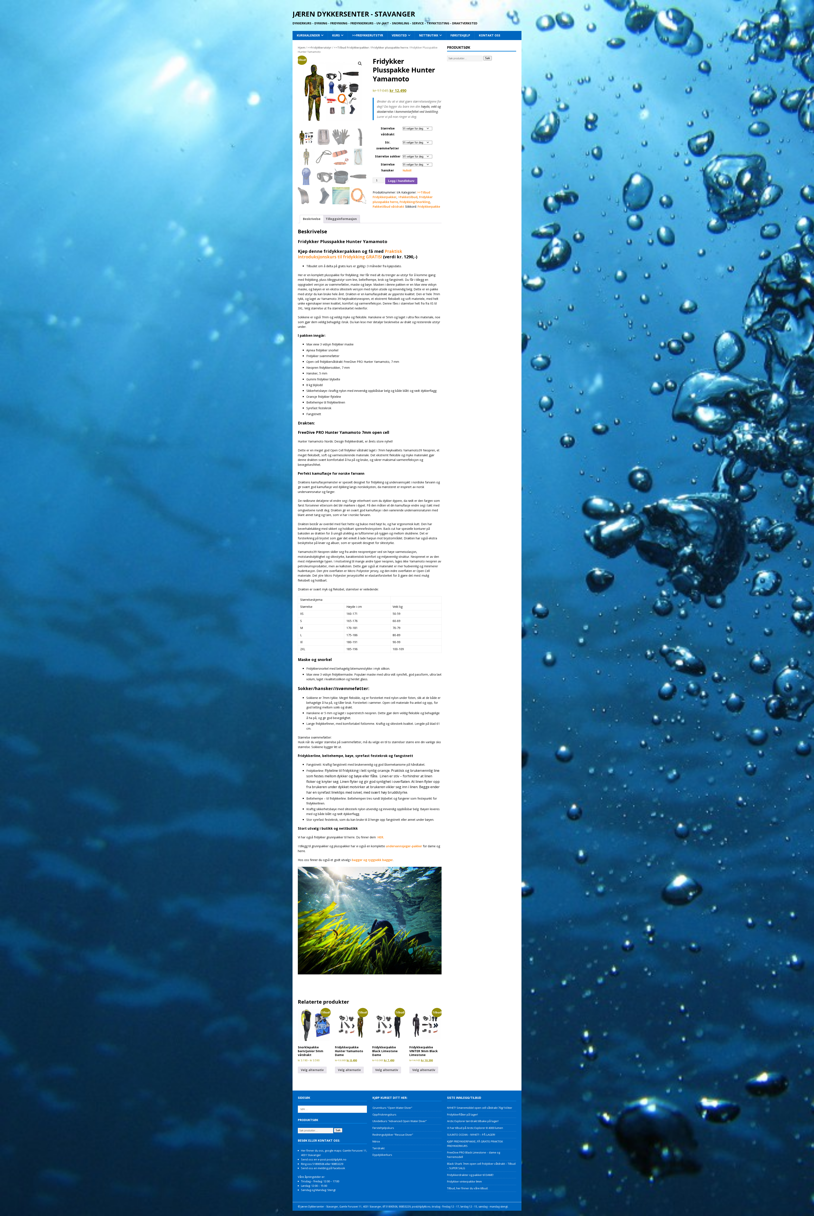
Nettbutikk (428, 35)
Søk (487, 58)
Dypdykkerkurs (382, 1155)
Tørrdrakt (378, 1148)
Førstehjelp (460, 35)
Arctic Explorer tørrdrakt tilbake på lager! (473, 1121)
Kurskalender (308, 35)
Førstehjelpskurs (383, 1128)
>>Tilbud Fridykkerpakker (351, 47)
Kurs (336, 35)
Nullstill (407, 170)
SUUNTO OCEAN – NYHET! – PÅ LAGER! (471, 1135)
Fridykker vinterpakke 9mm (464, 1181)
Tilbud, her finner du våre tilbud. (467, 1188)
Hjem (301, 47)
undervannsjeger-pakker (403, 846)
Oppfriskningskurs (384, 1114)
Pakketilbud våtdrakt (388, 207)
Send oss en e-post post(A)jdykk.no (323, 1159)
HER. (381, 837)
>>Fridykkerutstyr (367, 35)
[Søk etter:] (332, 1109)
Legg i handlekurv (401, 180)
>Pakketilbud (407, 197)
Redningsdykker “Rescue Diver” (392, 1135)
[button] (360, 63)
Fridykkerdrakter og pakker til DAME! (470, 1175)
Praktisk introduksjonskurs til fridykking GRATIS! (350, 254)
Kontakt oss (489, 35)
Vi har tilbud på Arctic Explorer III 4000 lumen (475, 1128)
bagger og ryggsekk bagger (372, 860)
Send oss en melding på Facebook (323, 1168)
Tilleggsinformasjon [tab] (341, 219)
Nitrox (376, 1141)
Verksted (399, 35)
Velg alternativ (312, 1070)
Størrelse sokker (387, 156)
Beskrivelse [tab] (312, 219)
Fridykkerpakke (429, 207)
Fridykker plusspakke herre (389, 47)
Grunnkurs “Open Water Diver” (392, 1108)
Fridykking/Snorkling (415, 202)
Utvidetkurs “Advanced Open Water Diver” (399, 1121)
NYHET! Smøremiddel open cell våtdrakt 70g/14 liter (479, 1108)
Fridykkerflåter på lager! (462, 1114)
